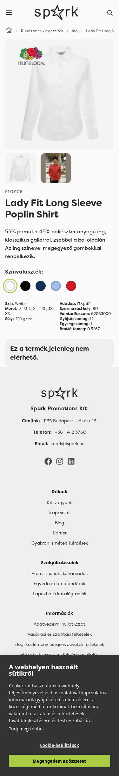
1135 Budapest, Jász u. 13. (70, 421)
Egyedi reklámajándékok (59, 583)
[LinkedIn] (71, 461)
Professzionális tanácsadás (59, 573)
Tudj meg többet (26, 729)
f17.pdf (75, 303)
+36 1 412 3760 (70, 432)
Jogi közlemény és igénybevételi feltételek (59, 644)
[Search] (110, 12)
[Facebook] (48, 461)
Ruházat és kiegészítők (42, 31)
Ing (75, 31)
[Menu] (9, 12)
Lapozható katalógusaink (59, 593)
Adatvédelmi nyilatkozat (59, 624)
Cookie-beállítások (59, 745)
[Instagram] (59, 461)
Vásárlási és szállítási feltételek (60, 634)
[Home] (9, 31)
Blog (59, 523)
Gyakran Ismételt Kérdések (59, 543)
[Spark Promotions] (56, 12)
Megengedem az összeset (59, 761)
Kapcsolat (59, 512)
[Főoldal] (59, 393)
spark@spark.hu (67, 443)
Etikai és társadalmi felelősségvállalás (59, 654)
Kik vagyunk (59, 502)
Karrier (60, 533)
